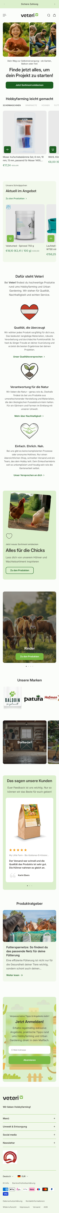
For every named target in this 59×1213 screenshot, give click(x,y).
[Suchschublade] (49, 15)
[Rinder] (29, 627)
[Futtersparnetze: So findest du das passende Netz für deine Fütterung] (29, 945)
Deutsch (7, 1176)
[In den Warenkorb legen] (52, 149)
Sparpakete (31, 105)
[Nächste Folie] (54, 4)
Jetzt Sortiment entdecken (29, 85)
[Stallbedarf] (25, 742)
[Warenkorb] (54, 15)
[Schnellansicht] (7, 149)
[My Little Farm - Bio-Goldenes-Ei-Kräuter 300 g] (29, 840)
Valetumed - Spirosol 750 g (20, 245)
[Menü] (4, 15)
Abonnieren (29, 1060)
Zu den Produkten (19, 570)
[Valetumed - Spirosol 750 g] (25, 223)
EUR (23, 1176)
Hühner (46, 105)
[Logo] (29, 15)
